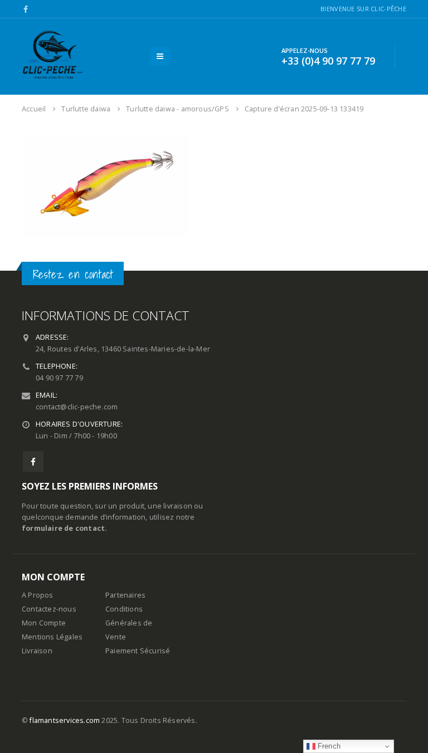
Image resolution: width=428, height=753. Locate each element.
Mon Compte (44, 623)
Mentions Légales (52, 637)
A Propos (38, 595)
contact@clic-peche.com (77, 407)
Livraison (37, 651)
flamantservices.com (65, 720)
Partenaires (125, 595)
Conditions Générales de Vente (128, 623)
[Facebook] (26, 9)
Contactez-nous (49, 609)
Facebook (33, 461)
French (328, 746)
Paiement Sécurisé (137, 651)
